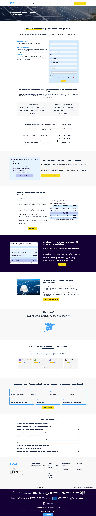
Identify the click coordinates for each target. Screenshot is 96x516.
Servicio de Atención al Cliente (38, 471)
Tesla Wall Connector (79, 466)
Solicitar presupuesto (80, 3)
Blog (61, 3)
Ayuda (65, 3)
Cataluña (51, 475)
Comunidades (64, 468)
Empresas (64, 466)
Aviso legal (83, 487)
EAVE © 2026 (4, 487)
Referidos (51, 3)
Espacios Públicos (79, 469)
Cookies (91, 487)
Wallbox (77, 465)
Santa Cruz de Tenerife (53, 465)
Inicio (2, 22)
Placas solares (6, 22)
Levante (50, 479)
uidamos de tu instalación (51, 299)
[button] (78, 363)
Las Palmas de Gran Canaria (53, 468)
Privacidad (88, 487)
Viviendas (63, 465)
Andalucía (51, 477)
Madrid (50, 471)
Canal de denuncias (77, 487)
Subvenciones (45, 3)
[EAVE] (13, 3)
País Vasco (51, 473)
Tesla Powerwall (65, 469)
